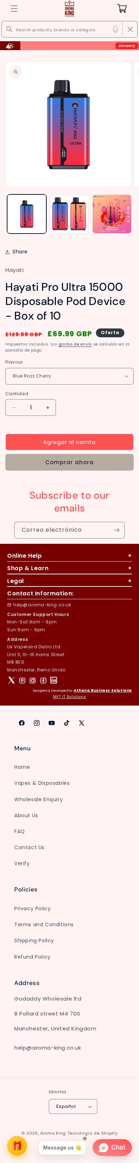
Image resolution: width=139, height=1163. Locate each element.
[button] (14, 8)
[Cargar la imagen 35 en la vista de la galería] (112, 214)
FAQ (19, 831)
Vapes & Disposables (42, 783)
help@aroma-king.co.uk (42, 605)
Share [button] (20, 251)
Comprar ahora (69, 462)
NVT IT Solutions (69, 697)
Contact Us (29, 847)
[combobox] (69, 29)
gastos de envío (75, 344)
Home (22, 767)
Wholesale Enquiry (38, 799)
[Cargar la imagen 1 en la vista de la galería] (26, 214)
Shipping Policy (34, 940)
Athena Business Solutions (103, 690)
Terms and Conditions (44, 924)
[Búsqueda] (9, 29)
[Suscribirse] (116, 530)
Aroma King (53, 1133)
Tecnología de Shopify (92, 1133)
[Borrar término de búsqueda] (130, 29)
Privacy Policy (32, 908)
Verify (22, 863)
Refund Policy (32, 956)
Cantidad (16, 393)
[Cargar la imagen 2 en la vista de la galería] (69, 214)
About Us (26, 815)
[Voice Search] (115, 29)
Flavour (14, 362)
